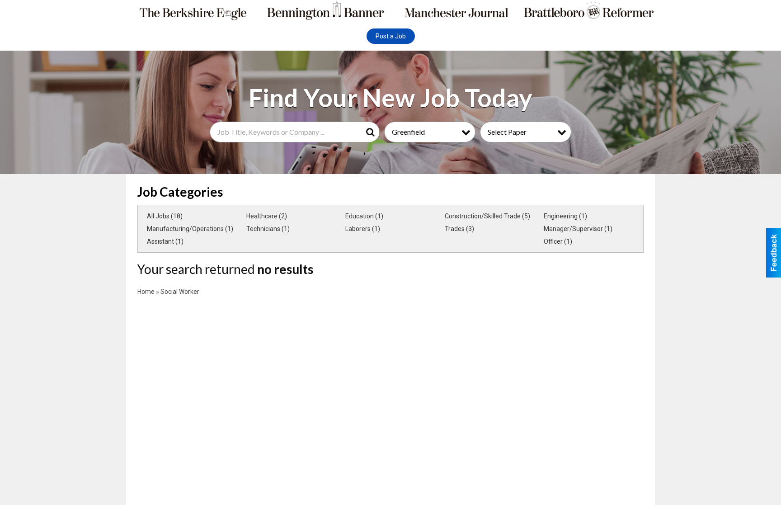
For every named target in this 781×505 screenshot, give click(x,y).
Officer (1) (558, 241)
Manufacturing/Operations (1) (190, 228)
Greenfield (408, 131)
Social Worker (179, 291)
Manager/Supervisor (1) (578, 228)
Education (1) (364, 216)
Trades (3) (459, 228)
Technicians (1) (268, 228)
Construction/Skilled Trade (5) (487, 216)
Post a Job (391, 36)
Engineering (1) (565, 216)
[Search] (372, 132)
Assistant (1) (165, 241)
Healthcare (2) (266, 216)
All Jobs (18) (165, 216)
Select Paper (507, 131)
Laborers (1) (362, 228)
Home (146, 291)
